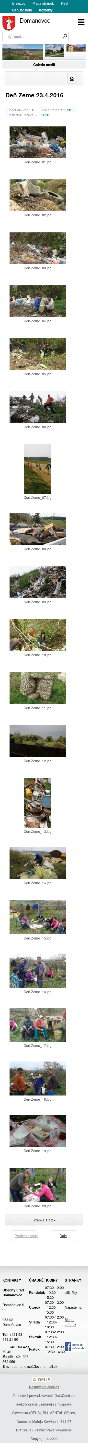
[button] (81, 21)
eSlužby (71, 1292)
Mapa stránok (43, 3)
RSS (64, 3)
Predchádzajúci (26, 1235)
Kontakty (46, 9)
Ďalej (63, 1235)
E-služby (18, 3)
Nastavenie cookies (44, 1386)
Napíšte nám (22, 9)
